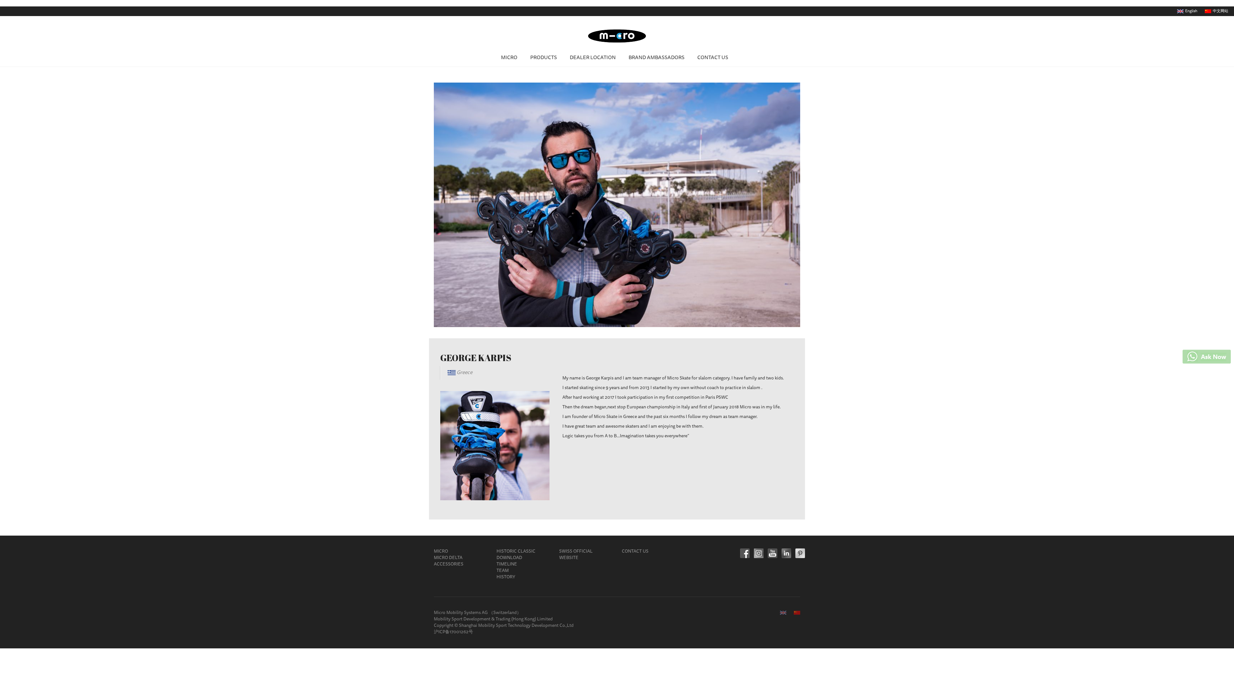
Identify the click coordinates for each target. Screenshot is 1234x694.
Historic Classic (515, 551)
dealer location (593, 57)
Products (543, 57)
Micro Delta (448, 558)
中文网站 (1220, 11)
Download (509, 558)
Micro (509, 57)
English (1191, 11)
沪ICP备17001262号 (453, 632)
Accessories (448, 564)
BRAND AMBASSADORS (656, 57)
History (505, 577)
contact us (712, 57)
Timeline (506, 564)
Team (502, 571)
